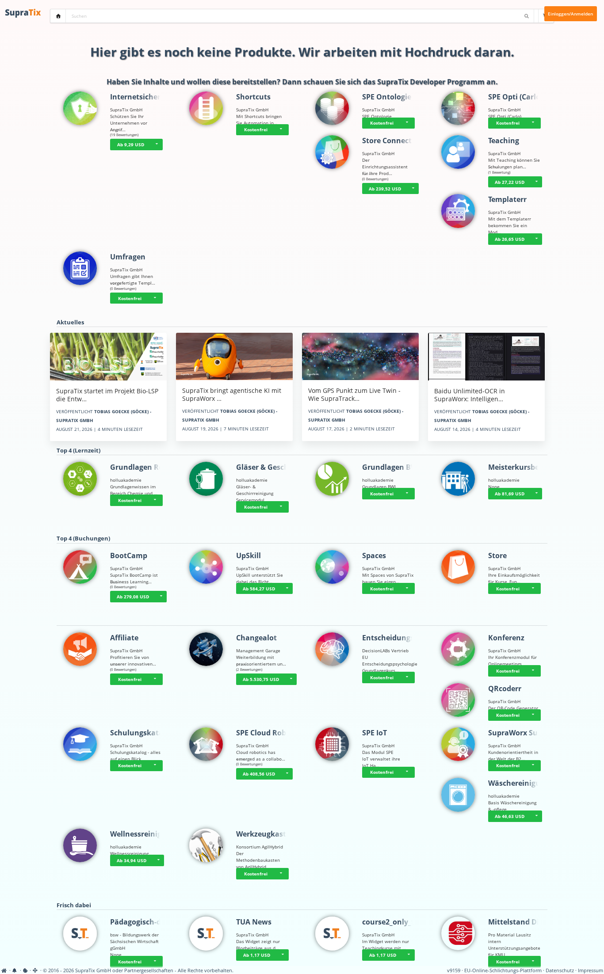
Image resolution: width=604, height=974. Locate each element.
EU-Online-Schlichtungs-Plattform (503, 970)
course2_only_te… (393, 922)
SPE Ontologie (386, 97)
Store (497, 555)
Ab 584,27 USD (259, 589)
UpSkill (248, 555)
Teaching (503, 140)
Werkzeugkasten (265, 834)
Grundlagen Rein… (143, 467)
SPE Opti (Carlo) (515, 97)
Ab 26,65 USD (509, 239)
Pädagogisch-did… (142, 922)
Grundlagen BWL (391, 467)
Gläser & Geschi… (266, 467)
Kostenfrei (256, 129)
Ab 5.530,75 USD (261, 679)
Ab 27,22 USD (509, 182)
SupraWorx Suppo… (522, 733)
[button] (157, 144)
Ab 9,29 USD (130, 144)
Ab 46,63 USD (509, 816)
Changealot (256, 638)
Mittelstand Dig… (518, 922)
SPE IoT (374, 733)
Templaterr (507, 199)
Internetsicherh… (141, 97)
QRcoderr (504, 688)
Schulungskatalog (142, 733)
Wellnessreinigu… (141, 834)
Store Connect (387, 140)
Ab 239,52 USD (385, 189)
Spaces (374, 555)
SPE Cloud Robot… (268, 733)
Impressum (590, 970)
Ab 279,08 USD (133, 597)
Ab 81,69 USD (509, 494)
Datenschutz (560, 970)
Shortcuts (253, 97)
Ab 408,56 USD (259, 774)
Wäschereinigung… (521, 783)
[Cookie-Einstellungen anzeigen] (25, 970)
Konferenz (506, 638)
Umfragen (127, 257)
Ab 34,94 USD (131, 860)
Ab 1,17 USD (256, 955)
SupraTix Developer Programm (431, 82)
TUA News (253, 922)
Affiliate (124, 638)
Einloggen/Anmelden (570, 14)
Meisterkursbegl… (519, 467)
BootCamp (128, 555)
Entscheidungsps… (395, 638)
